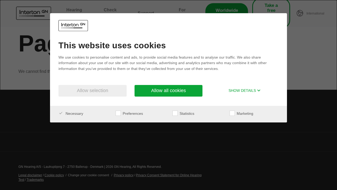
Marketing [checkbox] (244, 113)
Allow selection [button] (92, 90)
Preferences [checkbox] (132, 113)
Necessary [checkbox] (74, 113)
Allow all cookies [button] (168, 90)
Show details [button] (243, 90)
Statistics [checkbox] (186, 113)
